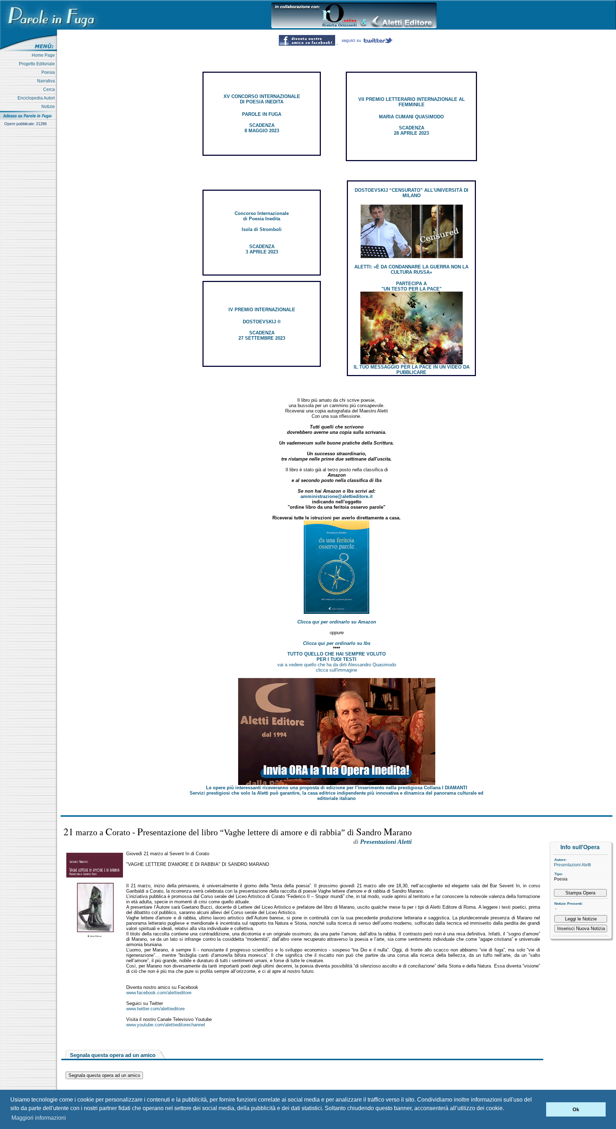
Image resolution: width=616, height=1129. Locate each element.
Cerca (50, 89)
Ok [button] (576, 1109)
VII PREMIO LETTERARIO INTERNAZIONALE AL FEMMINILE (411, 102)
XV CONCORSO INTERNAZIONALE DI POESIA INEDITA (262, 99)
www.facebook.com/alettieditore (158, 992)
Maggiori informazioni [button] (38, 1118)
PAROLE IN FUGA (261, 114)
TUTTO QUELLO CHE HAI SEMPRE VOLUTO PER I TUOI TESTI (336, 656)
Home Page (44, 55)
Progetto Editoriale (38, 63)
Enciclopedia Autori (37, 98)
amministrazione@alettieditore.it (337, 496)
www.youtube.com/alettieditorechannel (165, 1024)
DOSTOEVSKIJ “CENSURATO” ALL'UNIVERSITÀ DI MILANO (411, 193)
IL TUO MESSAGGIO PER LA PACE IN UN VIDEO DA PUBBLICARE (411, 369)
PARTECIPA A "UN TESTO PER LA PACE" (411, 286)
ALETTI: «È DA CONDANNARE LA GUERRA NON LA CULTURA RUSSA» (411, 269)
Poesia (49, 72)
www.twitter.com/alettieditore (155, 1008)
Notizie (49, 106)
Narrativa (47, 80)
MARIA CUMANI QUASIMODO (411, 116)
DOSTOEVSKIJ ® (262, 321)
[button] (539, 1109)
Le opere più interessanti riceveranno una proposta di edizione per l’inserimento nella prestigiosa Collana (336, 787)
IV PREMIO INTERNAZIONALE (262, 309)
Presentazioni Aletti (572, 864)
